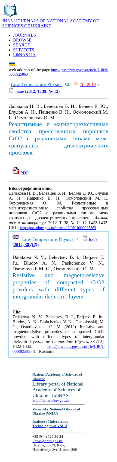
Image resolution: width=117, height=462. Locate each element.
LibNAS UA (24, 54)
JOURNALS (24, 35)
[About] (10, 17)
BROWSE (22, 40)
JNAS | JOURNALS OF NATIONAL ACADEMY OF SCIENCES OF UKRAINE (50, 23)
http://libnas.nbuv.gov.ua (50, 400)
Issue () (37, 91)
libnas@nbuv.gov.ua (47, 441)
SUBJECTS (23, 50)
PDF (24, 173)
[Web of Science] (75, 84)
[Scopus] (67, 84)
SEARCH (22, 45)
